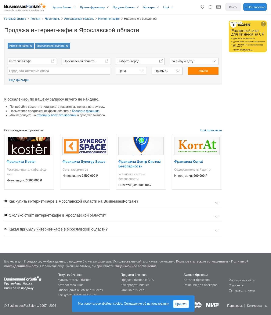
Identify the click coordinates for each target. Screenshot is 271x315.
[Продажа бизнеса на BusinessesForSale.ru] (23, 278)
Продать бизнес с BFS (137, 280)
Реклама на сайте (241, 280)
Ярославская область (79, 61)
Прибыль (161, 71)
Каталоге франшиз (85, 111)
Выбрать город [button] (128, 61)
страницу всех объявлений (56, 115)
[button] (202, 7)
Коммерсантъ (257, 305)
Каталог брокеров (197, 280)
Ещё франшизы (211, 130)
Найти (203, 71)
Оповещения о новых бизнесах (80, 290)
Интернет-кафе (20, 61)
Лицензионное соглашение (135, 266)
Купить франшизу (92, 7)
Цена (122, 71)
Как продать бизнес (135, 285)
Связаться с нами (242, 290)
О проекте (236, 285)
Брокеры (149, 7)
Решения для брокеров (200, 285)
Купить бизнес (62, 7)
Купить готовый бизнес (74, 280)
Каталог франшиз (70, 285)
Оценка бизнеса (132, 290)
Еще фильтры (19, 80)
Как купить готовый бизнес (77, 295)
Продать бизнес (124, 7)
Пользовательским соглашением (202, 261)
